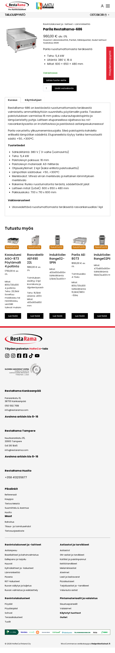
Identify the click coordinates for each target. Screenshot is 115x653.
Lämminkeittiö (82, 24)
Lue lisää (13, 315)
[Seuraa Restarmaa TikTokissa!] (31, 355)
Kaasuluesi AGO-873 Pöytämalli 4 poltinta (13, 260)
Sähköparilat (84, 40)
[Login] (102, 6)
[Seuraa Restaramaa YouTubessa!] (37, 355)
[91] (21, 39)
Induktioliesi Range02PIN (103, 257)
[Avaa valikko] (107, 6)
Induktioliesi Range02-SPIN (58, 259)
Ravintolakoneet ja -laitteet (58, 24)
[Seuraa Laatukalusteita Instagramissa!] (13, 355)
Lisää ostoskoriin (64, 88)
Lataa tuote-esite (56, 80)
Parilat (72, 40)
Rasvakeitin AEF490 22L (35, 259)
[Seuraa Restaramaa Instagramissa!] (7, 355)
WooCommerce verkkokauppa (85, 643)
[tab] (21, 53)
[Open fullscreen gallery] (35, 53)
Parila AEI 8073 (78, 257)
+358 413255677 (16, 477)
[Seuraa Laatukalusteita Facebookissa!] (25, 355)
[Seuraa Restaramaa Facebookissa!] (19, 355)
